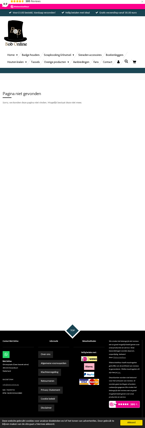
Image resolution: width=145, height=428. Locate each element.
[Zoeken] (126, 61)
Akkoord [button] (131, 422)
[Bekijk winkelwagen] (134, 62)
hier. (119, 373)
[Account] (118, 62)
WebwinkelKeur (119, 358)
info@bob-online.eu (11, 385)
